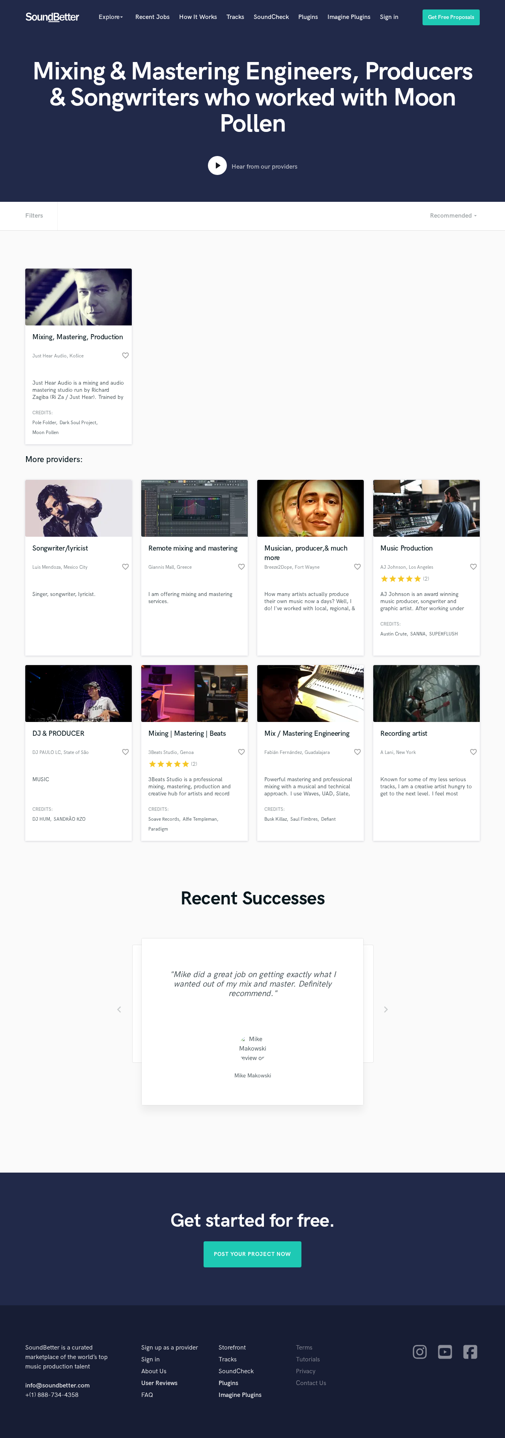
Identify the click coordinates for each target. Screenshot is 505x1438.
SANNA (418, 634)
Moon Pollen (45, 433)
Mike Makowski (252, 1075)
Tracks (235, 17)
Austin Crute (393, 634)
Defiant (328, 819)
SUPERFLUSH (443, 634)
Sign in (389, 17)
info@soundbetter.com (57, 1385)
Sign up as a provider (169, 1348)
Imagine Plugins (348, 17)
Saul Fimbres (304, 819)
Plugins (308, 17)
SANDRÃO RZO (70, 819)
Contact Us (311, 1383)
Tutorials (308, 1359)
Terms (304, 1348)
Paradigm (158, 829)
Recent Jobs (152, 17)
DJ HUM (41, 819)
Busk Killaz (275, 819)
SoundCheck (271, 17)
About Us (153, 1371)
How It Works (198, 17)
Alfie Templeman (200, 819)
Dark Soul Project (78, 423)
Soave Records (163, 819)
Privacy (306, 1371)
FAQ (147, 1395)
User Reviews (159, 1383)
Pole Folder (44, 423)
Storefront (232, 1348)
